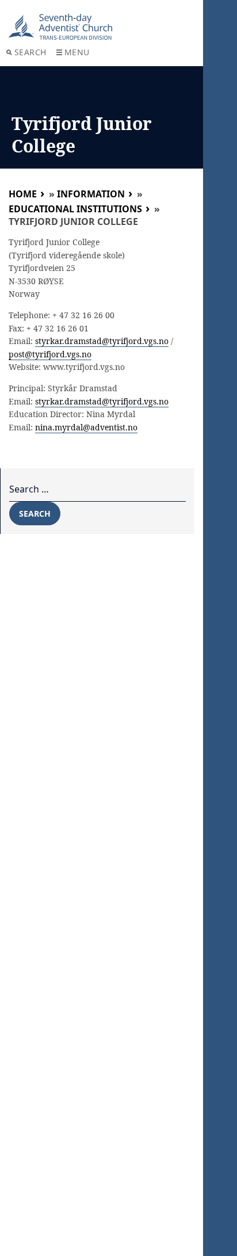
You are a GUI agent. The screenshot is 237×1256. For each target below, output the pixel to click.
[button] (24, 36)
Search (30, 52)
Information (91, 194)
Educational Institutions (75, 209)
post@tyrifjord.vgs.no (50, 354)
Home (23, 194)
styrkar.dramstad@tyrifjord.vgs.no (102, 340)
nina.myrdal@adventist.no (86, 427)
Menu (77, 52)
